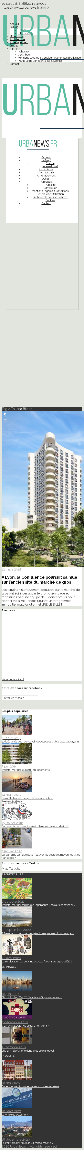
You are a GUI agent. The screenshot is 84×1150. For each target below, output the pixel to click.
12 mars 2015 (11, 569)
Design (14, 45)
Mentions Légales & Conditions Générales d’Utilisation (50, 57)
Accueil (14, 23)
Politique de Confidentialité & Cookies (40, 60)
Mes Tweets (11, 869)
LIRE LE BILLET (52, 604)
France (22, 30)
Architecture (17, 39)
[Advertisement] (42, 267)
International (25, 33)
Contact (14, 63)
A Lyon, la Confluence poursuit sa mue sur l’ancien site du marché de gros (39, 580)
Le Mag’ (14, 26)
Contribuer (24, 54)
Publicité (23, 51)
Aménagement (19, 42)
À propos (15, 48)
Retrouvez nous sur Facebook (22, 688)
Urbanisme (16, 36)
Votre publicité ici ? (13, 679)
